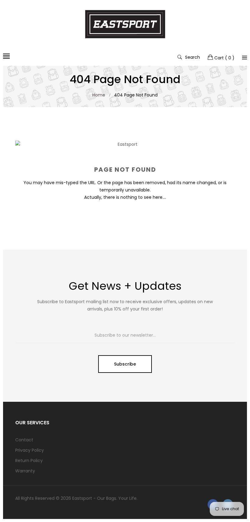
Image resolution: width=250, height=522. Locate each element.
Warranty (25, 471)
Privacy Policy (29, 450)
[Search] (244, 57)
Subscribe (125, 364)
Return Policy (29, 460)
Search (192, 57)
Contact (24, 440)
